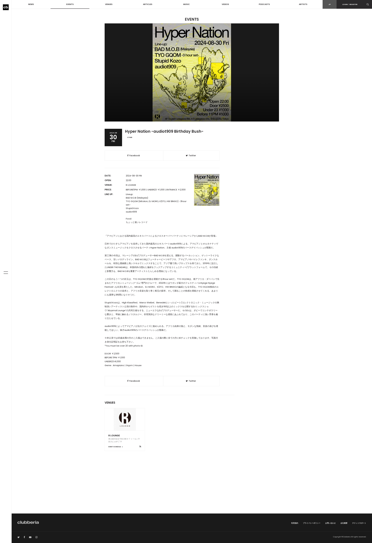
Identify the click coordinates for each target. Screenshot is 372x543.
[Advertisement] (192, 488)
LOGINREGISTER (349, 4)
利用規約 (294, 523)
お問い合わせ (330, 523)
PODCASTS (264, 4)
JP (330, 4)
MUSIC (186, 4)
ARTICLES (147, 4)
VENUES (108, 4)
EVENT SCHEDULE (114, 447)
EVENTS (70, 4)
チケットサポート (359, 523)
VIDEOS (225, 4)
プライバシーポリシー (311, 523)
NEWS (31, 4)
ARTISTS (303, 4)
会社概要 (343, 523)
